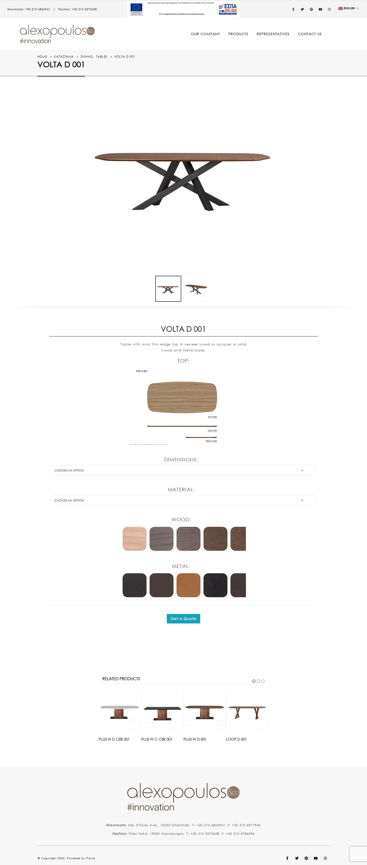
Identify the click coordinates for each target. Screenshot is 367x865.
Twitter (297, 858)
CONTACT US (310, 33)
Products (238, 33)
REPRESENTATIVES (273, 33)
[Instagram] (329, 9)
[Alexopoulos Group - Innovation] (57, 34)
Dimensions (180, 459)
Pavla (90, 858)
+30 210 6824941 (37, 9)
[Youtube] (320, 9)
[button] (254, 681)
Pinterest (306, 858)
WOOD (180, 519)
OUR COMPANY (205, 33)
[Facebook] (293, 9)
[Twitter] (302, 9)
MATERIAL (180, 489)
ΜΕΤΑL (180, 566)
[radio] (134, 538)
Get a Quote (183, 618)
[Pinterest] (311, 9)
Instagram (325, 858)
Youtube (316, 858)
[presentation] (38, 173)
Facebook (287, 858)
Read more (132, 698)
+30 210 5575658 (84, 9)
